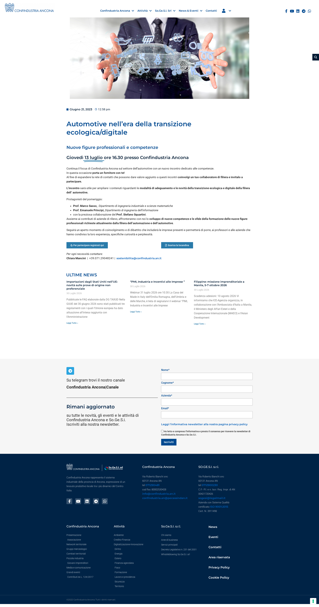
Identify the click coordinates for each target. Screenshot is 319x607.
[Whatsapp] (309, 11)
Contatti (215, 547)
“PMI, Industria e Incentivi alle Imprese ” (157, 281)
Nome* (165, 370)
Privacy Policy (219, 567)
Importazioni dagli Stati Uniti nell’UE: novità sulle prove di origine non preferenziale (92, 285)
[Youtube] (292, 11)
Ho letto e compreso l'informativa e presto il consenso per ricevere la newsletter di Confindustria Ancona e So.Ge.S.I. (205, 433)
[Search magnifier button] (315, 57)
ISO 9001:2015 (219, 506)
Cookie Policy (219, 577)
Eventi (213, 537)
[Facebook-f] (286, 11)
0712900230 (210, 485)
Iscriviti (169, 442)
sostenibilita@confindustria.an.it (139, 258)
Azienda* (166, 395)
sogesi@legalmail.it (211, 498)
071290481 (153, 485)
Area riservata (219, 557)
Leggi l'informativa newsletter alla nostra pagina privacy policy (204, 424)
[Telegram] (303, 11)
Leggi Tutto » (72, 323)
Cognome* (167, 382)
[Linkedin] (297, 11)
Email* (165, 408)
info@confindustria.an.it (159, 493)
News (213, 527)
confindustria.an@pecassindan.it (165, 498)
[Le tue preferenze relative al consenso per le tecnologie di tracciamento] (313, 601)
